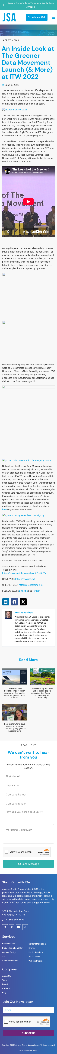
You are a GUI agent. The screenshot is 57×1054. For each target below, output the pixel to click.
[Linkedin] (5, 927)
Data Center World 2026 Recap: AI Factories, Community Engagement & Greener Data (15, 727)
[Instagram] (25, 927)
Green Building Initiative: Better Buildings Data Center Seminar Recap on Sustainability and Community (42, 693)
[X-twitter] (11, 927)
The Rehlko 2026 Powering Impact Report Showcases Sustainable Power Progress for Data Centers (14, 693)
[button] (53, 17)
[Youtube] (18, 927)
